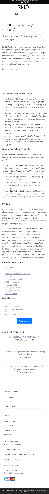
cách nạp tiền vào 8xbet (14, 309)
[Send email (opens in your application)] (27, 2)
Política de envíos (10, 406)
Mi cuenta (8, 402)
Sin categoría (10, 39)
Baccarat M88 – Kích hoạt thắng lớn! (24, 337)
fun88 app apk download (14, 279)
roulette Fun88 (10, 315)
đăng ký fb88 (9, 303)
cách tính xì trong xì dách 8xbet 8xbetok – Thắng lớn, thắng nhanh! (24, 352)
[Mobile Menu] (33, 14)
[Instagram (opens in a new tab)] (24, 2)
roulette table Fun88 (12, 306)
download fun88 (11, 285)
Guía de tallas (9, 426)
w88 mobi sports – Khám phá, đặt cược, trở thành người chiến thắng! (24, 367)
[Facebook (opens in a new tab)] (22, 2)
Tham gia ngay (24, 321)
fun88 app (8, 276)
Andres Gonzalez (11, 36)
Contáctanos (8, 397)
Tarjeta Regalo (9, 421)
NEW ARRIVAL (9, 434)
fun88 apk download (12, 288)
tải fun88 (8, 271)
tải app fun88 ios (11, 293)
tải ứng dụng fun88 (12, 291)
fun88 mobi (6, 221)
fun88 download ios (12, 282)
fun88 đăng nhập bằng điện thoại (17, 273)
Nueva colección (10, 430)
